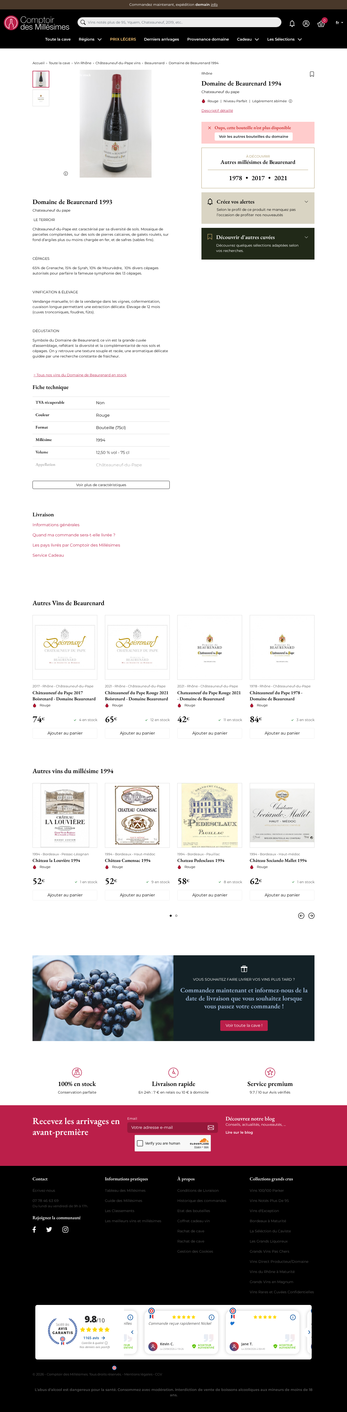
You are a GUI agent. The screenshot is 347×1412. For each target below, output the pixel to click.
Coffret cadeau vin (193, 1221)
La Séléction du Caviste (270, 1231)
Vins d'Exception (264, 1211)
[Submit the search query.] (83, 22)
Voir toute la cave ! (244, 1025)
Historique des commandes (201, 1200)
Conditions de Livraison (198, 1190)
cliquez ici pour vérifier (216, 1367)
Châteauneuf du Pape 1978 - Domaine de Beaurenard (276, 696)
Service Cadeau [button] (48, 555)
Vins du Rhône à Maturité (272, 1271)
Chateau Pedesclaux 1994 (200, 860)
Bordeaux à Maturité (268, 1221)
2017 (261, 178)
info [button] (214, 4)
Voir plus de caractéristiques (101, 485)
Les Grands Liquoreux (269, 1241)
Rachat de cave (190, 1231)
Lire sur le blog (239, 1132)
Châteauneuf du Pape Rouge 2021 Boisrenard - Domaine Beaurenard (136, 696)
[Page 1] (171, 916)
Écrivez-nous (44, 1190)
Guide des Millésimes (123, 1200)
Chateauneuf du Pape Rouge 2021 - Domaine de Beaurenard (209, 696)
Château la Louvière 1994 (56, 860)
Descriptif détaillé (217, 110)
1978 (239, 178)
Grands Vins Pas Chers (269, 1251)
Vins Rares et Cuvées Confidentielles (282, 1292)
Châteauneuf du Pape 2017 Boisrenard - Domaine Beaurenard (64, 696)
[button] (289, 101)
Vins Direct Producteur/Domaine (279, 1261)
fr (338, 22)
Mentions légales (138, 1374)
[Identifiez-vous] (306, 23)
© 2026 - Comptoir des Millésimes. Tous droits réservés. (77, 1374)
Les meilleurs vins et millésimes (133, 1221)
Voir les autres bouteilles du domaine (253, 136)
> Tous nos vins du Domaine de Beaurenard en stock (80, 375)
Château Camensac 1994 (127, 860)
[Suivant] (310, 916)
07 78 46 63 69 (46, 1200)
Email (132, 1118)
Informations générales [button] (56, 524)
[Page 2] (176, 916)
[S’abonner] (211, 1128)
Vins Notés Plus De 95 (269, 1200)
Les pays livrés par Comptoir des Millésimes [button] (76, 545)
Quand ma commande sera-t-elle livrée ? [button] (74, 535)
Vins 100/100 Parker (267, 1190)
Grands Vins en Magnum (271, 1282)
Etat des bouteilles (193, 1211)
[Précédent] (302, 916)
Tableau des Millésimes (125, 1190)
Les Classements (119, 1211)
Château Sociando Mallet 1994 (278, 860)
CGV (158, 1374)
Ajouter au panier (65, 733)
